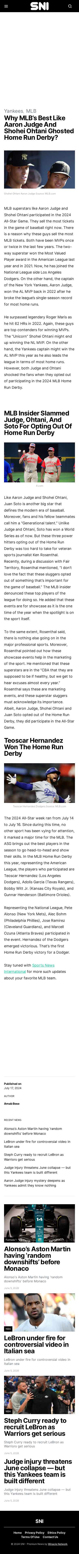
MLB (31, 111)
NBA (8, 1328)
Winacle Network (57, 1543)
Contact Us (50, 1537)
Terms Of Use (30, 1537)
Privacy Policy (34, 1532)
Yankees (13, 111)
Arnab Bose (11, 1103)
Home (18, 1532)
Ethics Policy (56, 1532)
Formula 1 (11, 1239)
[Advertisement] (39, 59)
